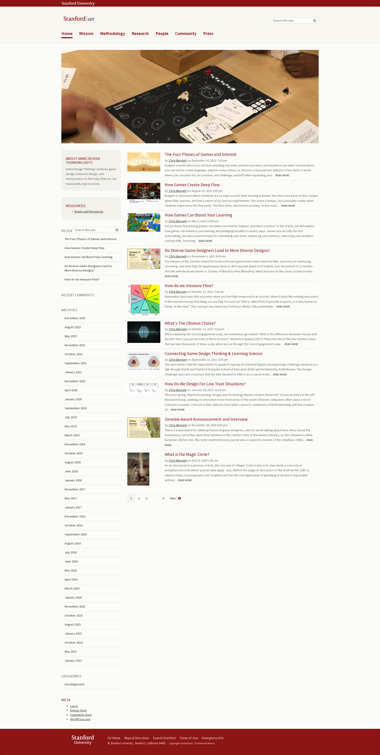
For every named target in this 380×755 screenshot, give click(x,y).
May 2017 (71, 498)
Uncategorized (74, 684)
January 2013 (73, 660)
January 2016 (73, 597)
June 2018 (71, 471)
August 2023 (73, 327)
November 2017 (75, 489)
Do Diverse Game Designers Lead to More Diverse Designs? (217, 250)
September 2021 (76, 363)
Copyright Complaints (181, 743)
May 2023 (71, 336)
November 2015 (75, 606)
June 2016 (71, 561)
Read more (282, 175)
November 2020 (75, 381)
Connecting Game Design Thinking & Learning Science (214, 353)
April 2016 (71, 579)
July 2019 (71, 417)
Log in (74, 706)
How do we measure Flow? (189, 285)
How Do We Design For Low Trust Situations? (205, 383)
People (161, 33)
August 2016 (73, 543)
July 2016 (71, 552)
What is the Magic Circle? (187, 454)
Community (186, 33)
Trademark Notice (204, 743)
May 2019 (71, 426)
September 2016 (76, 534)
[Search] (315, 20)
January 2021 (73, 372)
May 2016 (71, 570)
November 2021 (75, 345)
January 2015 (73, 633)
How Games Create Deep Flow (192, 184)
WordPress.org (80, 719)
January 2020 (73, 399)
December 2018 (75, 444)
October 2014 (74, 642)
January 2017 (73, 507)
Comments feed (80, 715)
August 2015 (73, 624)
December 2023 (75, 318)
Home (67, 33)
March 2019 (72, 435)
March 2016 (72, 588)
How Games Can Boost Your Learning (198, 215)
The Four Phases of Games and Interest (201, 154)
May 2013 (71, 651)
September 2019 (76, 408)
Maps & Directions (136, 738)
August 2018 (73, 462)
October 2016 (74, 525)
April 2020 (71, 390)
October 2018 (74, 453)
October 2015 (74, 615)
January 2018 (73, 480)
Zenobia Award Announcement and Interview (206, 419)
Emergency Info (213, 738)
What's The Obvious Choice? (190, 323)
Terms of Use (188, 738)
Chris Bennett (177, 160)
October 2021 (74, 354)
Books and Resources (89, 211)
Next (173, 498)
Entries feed (78, 710)
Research (140, 33)
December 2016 (75, 516)
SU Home (114, 738)
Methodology (112, 33)
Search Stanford (164, 738)
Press (208, 33)
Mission (86, 33)
